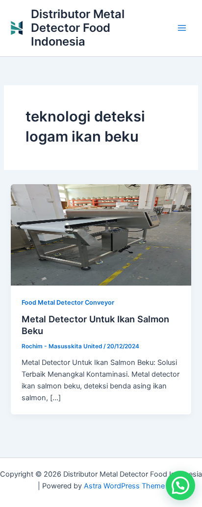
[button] (180, 485)
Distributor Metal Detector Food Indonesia (78, 28)
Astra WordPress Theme (124, 486)
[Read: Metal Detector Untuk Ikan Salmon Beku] (101, 234)
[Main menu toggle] (182, 28)
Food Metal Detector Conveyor (68, 302)
